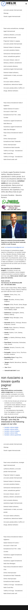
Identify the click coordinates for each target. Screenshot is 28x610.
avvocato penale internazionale (13, 10)
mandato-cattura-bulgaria (12, 431)
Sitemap (6, 13)
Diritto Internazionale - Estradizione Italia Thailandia (12, 140)
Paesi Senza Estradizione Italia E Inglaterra (13, 104)
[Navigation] (26, 3)
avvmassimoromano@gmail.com (14, 247)
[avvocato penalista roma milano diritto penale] (14, 202)
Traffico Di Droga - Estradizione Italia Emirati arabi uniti (13, 158)
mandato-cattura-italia (11, 433)
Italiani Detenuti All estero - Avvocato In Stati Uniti (12, 110)
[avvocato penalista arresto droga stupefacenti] (14, 207)
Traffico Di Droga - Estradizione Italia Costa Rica (13, 152)
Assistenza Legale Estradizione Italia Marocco (13, 122)
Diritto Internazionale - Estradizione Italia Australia (12, 146)
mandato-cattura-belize (11, 429)
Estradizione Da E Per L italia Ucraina (12, 116)
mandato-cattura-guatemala (12, 435)
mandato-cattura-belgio (11, 427)
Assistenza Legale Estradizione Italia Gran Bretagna (13, 128)
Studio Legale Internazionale (12, 16)
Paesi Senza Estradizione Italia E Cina (13, 134)
